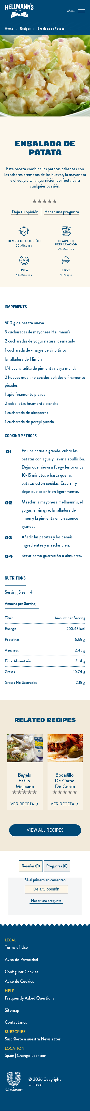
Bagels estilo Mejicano (25, 780)
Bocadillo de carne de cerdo (65, 780)
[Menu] (81, 10)
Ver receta (22, 804)
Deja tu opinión (46, 889)
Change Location (31, 1055)
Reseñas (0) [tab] (31, 866)
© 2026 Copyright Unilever (44, 1082)
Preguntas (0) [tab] (56, 866)
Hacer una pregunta (46, 900)
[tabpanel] (45, 896)
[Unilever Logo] (14, 1090)
